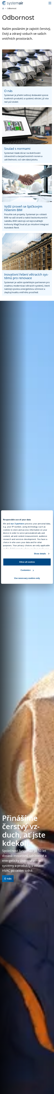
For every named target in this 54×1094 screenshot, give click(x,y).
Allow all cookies (27, 562)
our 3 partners (18, 524)
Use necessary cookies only (27, 578)
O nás (8, 878)
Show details (40, 554)
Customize (26, 570)
